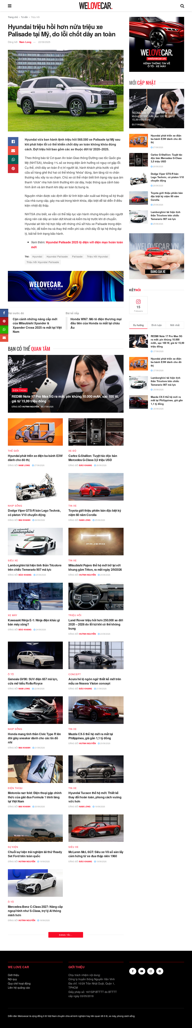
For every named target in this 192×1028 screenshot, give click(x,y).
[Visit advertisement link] (66, 286)
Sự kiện (13, 847)
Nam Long (25, 42)
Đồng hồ (74, 907)
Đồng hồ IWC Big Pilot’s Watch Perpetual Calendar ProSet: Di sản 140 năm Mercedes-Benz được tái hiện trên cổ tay (94, 918)
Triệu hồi (35, 17)
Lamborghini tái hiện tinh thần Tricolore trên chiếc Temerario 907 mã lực (34, 567)
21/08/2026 (101, 688)
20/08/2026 (105, 743)
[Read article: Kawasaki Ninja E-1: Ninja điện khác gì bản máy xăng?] (35, 596)
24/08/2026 (105, 574)
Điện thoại (19, 390)
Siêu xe (13, 560)
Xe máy (12, 615)
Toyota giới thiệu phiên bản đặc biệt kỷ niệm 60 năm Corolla (94, 512)
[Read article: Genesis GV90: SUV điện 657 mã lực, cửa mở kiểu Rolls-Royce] (35, 655)
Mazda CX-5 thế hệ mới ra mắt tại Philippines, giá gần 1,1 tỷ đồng (90, 736)
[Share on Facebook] (13, 141)
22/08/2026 (39, 688)
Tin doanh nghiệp (80, 971)
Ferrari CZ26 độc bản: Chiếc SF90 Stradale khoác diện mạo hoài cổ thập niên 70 (33, 979)
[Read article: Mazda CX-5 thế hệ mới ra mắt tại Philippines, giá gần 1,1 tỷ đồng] (95, 710)
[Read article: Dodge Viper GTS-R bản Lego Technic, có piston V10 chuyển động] (35, 487)
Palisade (77, 256)
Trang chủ (13, 17)
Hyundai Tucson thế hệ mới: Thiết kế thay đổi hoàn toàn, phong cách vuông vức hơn (94, 797)
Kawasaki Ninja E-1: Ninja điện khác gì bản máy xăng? (34, 622)
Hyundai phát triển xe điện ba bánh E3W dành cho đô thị (35, 458)
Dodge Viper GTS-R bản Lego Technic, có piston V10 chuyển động (34, 512)
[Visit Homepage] (95, 5)
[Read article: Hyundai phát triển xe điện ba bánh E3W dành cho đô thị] (35, 432)
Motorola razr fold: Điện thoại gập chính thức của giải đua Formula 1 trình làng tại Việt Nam (35, 797)
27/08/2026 (48, 406)
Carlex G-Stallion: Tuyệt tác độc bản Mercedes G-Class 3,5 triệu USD (92, 458)
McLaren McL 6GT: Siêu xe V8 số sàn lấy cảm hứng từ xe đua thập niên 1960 (95, 854)
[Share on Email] (13, 150)
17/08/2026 (40, 989)
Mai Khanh (24, 520)
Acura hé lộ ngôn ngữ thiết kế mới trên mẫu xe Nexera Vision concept (94, 681)
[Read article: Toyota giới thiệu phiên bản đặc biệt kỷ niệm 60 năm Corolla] (95, 487)
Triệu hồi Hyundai (97, 256)
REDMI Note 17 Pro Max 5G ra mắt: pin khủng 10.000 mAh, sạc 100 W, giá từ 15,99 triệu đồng (65, 398)
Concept (74, 674)
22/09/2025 (44, 42)
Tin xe (72, 506)
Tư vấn (24, 17)
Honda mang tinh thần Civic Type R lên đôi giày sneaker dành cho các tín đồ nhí (34, 738)
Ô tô (11, 674)
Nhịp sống (15, 506)
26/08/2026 (101, 465)
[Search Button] (182, 5)
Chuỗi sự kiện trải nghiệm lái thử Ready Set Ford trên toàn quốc (35, 854)
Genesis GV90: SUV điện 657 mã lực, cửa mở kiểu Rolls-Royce (33, 681)
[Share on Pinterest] (13, 168)
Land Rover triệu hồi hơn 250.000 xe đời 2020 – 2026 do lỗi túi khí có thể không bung (95, 624)
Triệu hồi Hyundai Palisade (43, 262)
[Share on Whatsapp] (13, 159)
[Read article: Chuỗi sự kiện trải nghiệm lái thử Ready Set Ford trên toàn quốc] (35, 828)
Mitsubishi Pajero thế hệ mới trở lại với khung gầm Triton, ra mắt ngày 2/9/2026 (95, 567)
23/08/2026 (105, 633)
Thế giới (13, 451)
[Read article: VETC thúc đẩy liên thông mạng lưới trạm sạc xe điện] (95, 952)
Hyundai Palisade (57, 256)
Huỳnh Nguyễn (30, 406)
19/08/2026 (99, 806)
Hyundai (37, 256)
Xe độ (72, 451)
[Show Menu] (9, 5)
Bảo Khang (85, 465)
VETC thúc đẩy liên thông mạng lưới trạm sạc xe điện (93, 977)
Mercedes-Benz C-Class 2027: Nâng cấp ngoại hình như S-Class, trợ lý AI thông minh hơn (35, 910)
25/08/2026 (99, 519)
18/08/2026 (44, 920)
